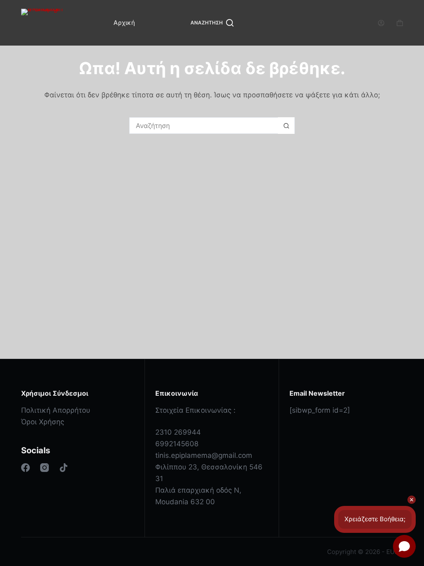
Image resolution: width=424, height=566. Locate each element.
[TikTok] (63, 467)
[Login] (381, 23)
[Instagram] (44, 467)
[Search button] (286, 125)
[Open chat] (404, 546)
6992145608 (176, 444)
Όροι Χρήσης (42, 422)
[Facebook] (25, 467)
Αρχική (124, 23)
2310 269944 (178, 432)
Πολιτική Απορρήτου (55, 410)
